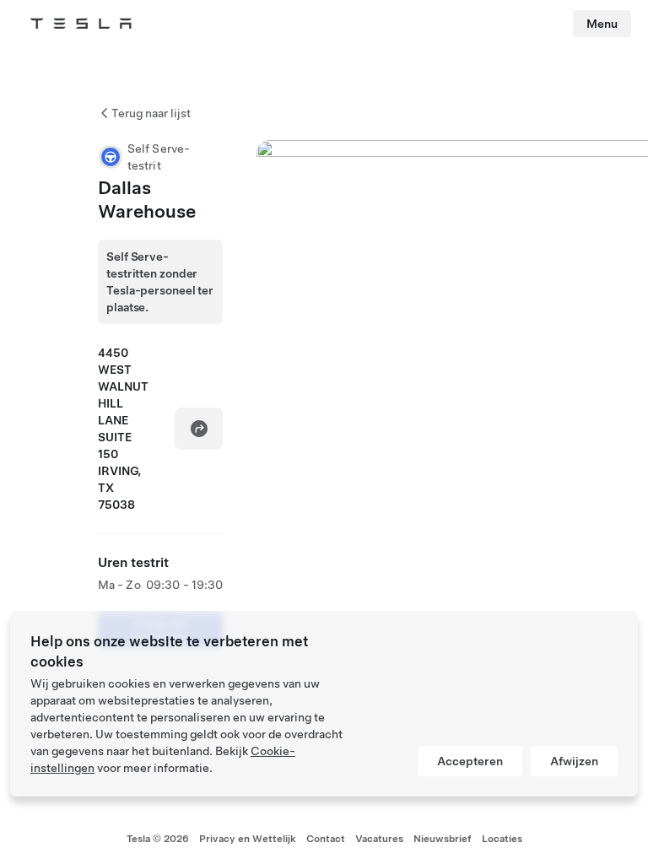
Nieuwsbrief (442, 839)
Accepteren (470, 761)
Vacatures (379, 839)
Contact (325, 839)
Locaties (502, 839)
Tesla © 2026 (158, 839)
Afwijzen (574, 761)
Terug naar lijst (151, 113)
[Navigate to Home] (81, 24)
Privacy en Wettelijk (247, 839)
